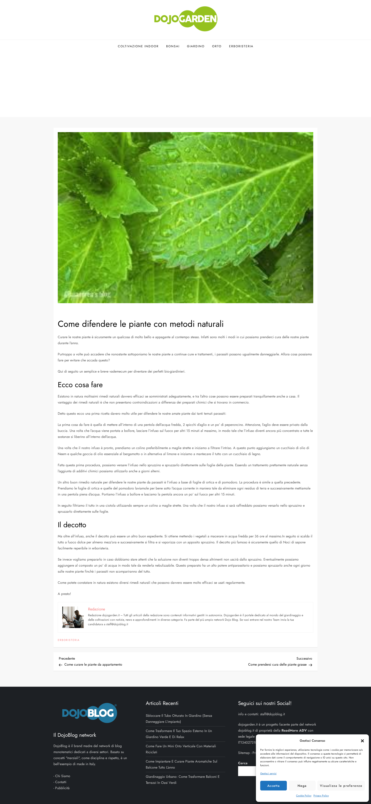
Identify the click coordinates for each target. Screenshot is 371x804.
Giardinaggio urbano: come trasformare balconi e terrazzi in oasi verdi (183, 779)
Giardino (196, 46)
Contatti (60, 782)
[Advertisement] (185, 85)
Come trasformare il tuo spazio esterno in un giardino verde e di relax (179, 733)
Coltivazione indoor (138, 46)
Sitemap (244, 752)
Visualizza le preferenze (341, 785)
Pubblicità (62, 788)
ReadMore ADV (294, 730)
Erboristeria (241, 46)
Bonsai (172, 46)
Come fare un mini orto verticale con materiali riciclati (181, 749)
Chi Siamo (62, 775)
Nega (302, 785)
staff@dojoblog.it (272, 714)
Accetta (273, 785)
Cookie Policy (303, 796)
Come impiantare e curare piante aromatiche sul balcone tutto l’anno (181, 764)
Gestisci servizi (268, 773)
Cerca (243, 763)
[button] (362, 740)
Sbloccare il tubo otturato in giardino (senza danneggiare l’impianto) (179, 718)
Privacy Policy (321, 796)
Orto (217, 46)
